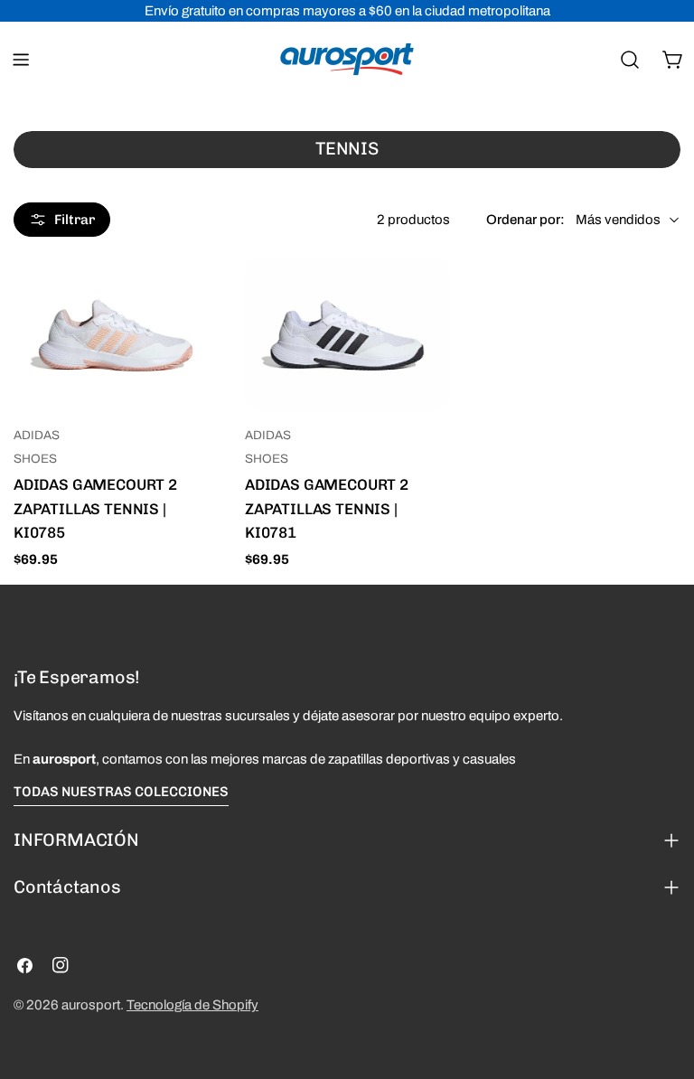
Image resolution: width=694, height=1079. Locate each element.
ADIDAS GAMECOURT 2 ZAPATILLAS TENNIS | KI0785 (95, 507)
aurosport (90, 1005)
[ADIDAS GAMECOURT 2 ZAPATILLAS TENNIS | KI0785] (116, 335)
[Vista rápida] (191, 298)
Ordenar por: (525, 219)
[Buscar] (630, 60)
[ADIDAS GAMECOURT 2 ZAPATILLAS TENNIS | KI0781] (347, 335)
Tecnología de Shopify (192, 1005)
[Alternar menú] (21, 60)
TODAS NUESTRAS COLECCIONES (121, 791)
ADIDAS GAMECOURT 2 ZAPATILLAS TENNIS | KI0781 (326, 507)
